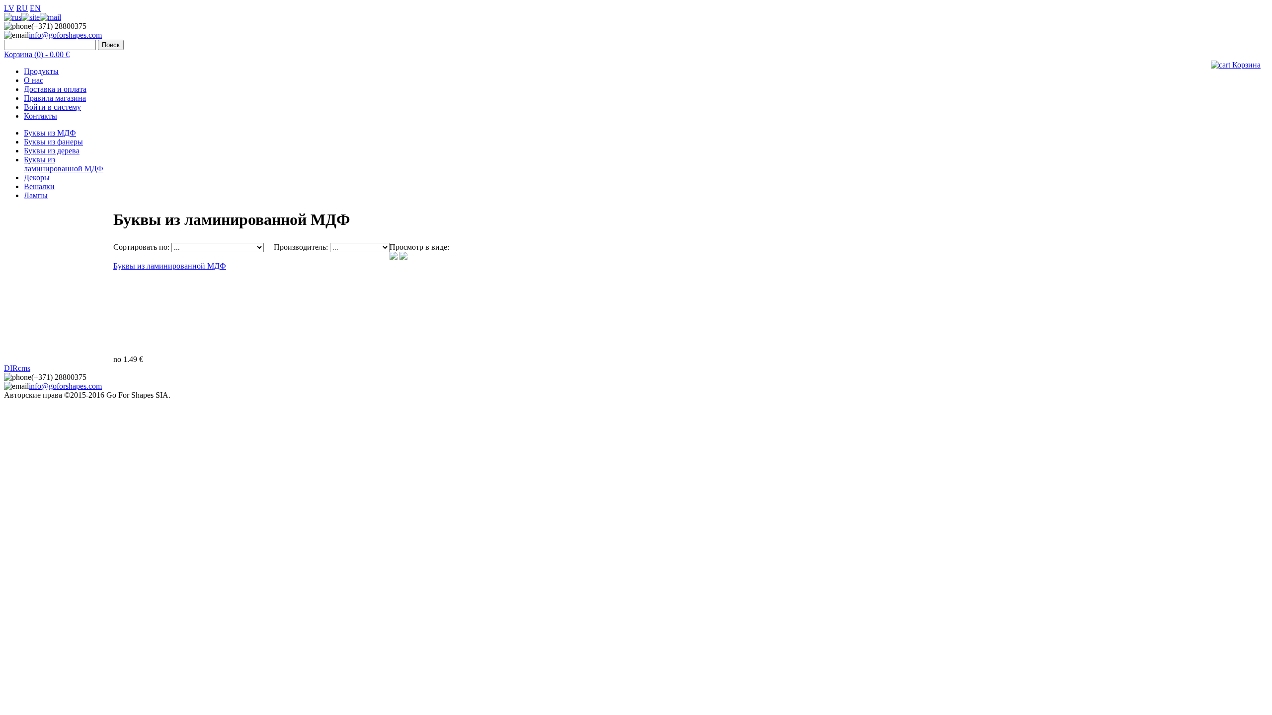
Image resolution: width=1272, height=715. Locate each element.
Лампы (36, 195)
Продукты (41, 71)
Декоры (37, 177)
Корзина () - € (37, 54)
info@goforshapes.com (65, 35)
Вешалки (39, 186)
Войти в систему (52, 107)
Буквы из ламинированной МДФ (63, 164)
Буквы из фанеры (53, 142)
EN (35, 8)
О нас (33, 80)
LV (9, 8)
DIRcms (17, 368)
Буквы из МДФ (50, 133)
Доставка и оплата (55, 89)
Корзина (1245, 65)
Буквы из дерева (52, 150)
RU (22, 8)
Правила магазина (55, 98)
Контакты (40, 116)
